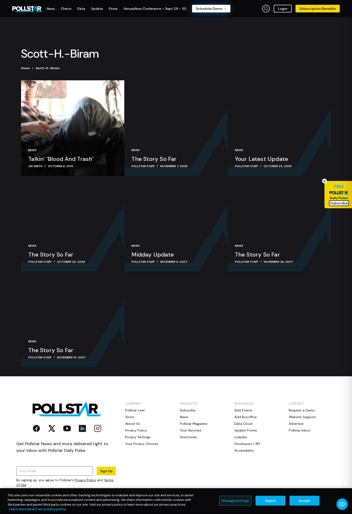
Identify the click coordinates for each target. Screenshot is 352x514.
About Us (132, 423)
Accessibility (244, 450)
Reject (270, 501)
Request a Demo (302, 410)
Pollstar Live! (135, 410)
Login (282, 8)
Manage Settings (235, 501)
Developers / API (247, 444)
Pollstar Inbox (299, 430)
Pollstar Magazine (193, 423)
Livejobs (240, 437)
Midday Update (152, 254)
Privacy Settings (138, 437)
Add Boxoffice (245, 417)
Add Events (243, 410)
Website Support (302, 417)
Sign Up (106, 471)
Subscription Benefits (317, 8)
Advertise (296, 423)
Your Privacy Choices (141, 444)
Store (129, 417)
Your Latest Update (261, 159)
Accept (304, 501)
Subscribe (188, 410)
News (32, 150)
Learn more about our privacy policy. (38, 509)
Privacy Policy (85, 480)
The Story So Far (153, 159)
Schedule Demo (209, 8)
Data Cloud (243, 423)
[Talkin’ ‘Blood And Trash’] (72, 128)
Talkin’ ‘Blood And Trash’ (60, 159)
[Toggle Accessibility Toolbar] (342, 504)
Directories (188, 437)
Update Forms (245, 430)
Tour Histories (190, 430)
